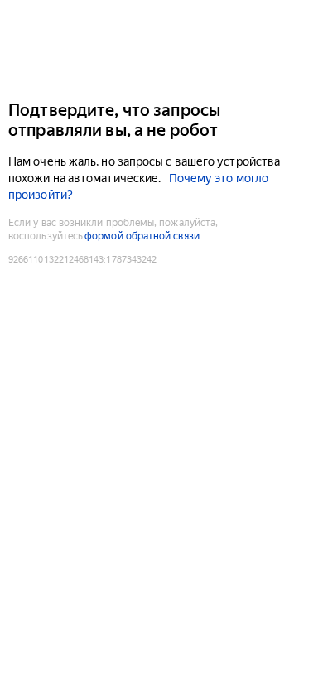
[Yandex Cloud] (161, 48)
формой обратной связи (142, 236)
